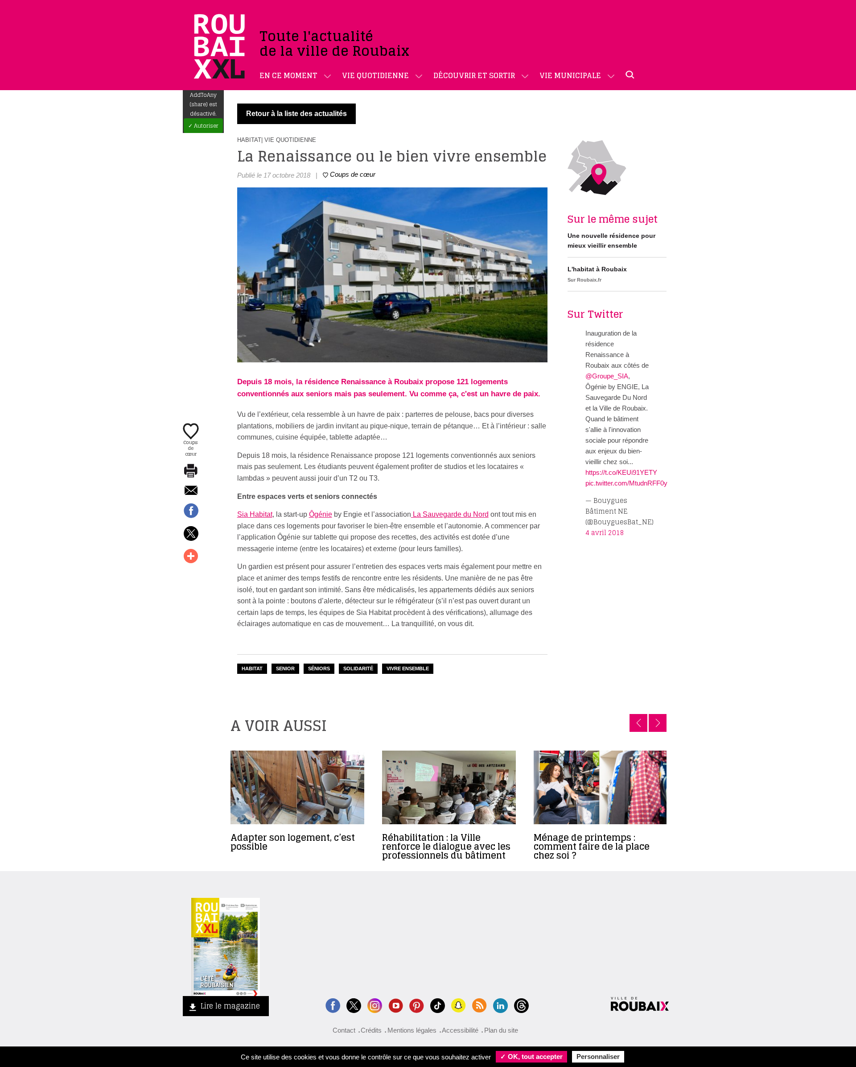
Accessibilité (460, 1030)
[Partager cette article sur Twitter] (191, 534)
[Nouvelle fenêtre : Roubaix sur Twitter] (353, 1004)
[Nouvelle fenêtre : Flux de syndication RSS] (479, 1004)
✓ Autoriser (203, 125)
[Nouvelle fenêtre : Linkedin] (500, 1004)
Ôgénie (320, 514)
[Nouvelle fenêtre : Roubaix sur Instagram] (374, 1004)
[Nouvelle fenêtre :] (395, 1004)
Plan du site (501, 1030)
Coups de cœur (191, 447)
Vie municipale (570, 75)
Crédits (371, 1030)
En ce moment (288, 75)
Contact (344, 1030)
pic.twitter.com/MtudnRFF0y (626, 483)
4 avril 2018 (604, 533)
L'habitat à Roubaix (597, 269)
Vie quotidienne (375, 75)
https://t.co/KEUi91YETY (621, 472)
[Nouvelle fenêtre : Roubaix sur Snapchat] (458, 1004)
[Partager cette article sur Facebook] (191, 511)
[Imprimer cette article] (191, 471)
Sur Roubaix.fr (584, 279)
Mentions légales (411, 1030)
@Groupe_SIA (606, 376)
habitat (252, 668)
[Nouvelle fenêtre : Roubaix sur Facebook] (332, 1004)
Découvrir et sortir (474, 75)
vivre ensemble (408, 668)
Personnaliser (598, 1056)
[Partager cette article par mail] (191, 491)
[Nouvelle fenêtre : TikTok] (437, 1004)
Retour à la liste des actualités (296, 113)
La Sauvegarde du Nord (450, 514)
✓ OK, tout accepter (531, 1056)
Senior (285, 668)
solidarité (358, 668)
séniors (319, 668)
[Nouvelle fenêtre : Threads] (521, 1004)
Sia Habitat (254, 514)
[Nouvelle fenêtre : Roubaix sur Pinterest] (416, 1004)
